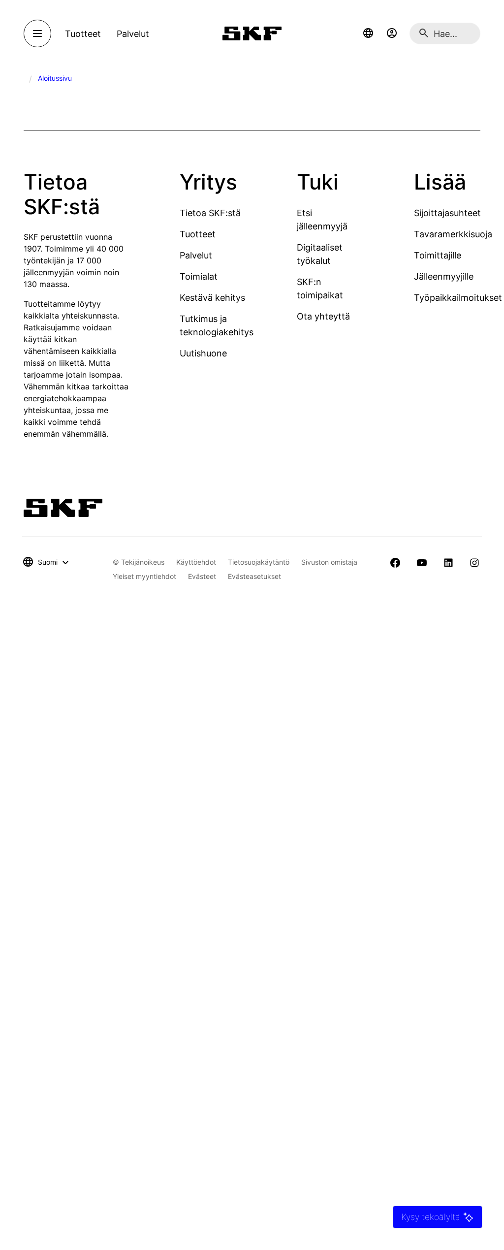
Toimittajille (437, 255)
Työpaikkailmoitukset (458, 297)
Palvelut (196, 255)
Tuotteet (198, 234)
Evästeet (202, 576)
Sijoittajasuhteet (447, 213)
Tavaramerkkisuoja (453, 234)
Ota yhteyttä (323, 316)
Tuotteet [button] (83, 34)
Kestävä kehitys (212, 297)
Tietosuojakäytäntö (258, 562)
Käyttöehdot (196, 562)
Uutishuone (203, 353)
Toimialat (199, 276)
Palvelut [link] (133, 34)
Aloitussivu (55, 78)
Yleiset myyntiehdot (144, 576)
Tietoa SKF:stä (210, 213)
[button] (368, 33)
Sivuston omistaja (329, 562)
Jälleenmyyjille (443, 276)
